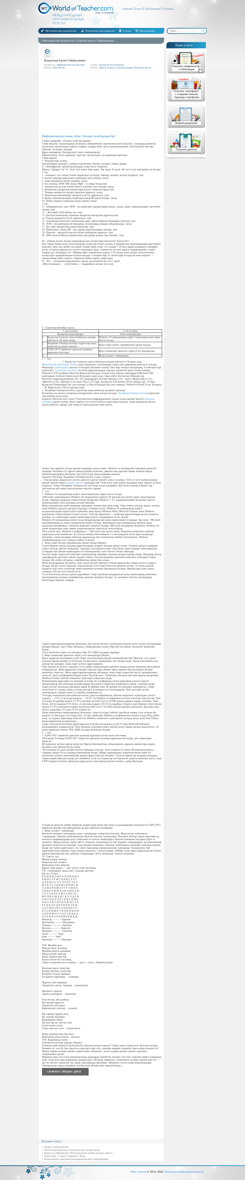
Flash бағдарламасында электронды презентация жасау (72, 1149)
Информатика (106, 40)
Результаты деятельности (100, 30)
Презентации (147, 30)
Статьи (127, 30)
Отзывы (168, 8)
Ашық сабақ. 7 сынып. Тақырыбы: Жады (64, 1156)
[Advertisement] (102, 104)
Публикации (152, 8)
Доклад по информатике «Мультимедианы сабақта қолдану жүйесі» (78, 1153)
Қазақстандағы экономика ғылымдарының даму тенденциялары (76, 1159)
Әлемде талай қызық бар (56, 1146)
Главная (127, 8)
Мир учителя (138, 1171)
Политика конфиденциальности (184, 1171)
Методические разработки (60, 30)
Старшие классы (86, 40)
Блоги (138, 8)
